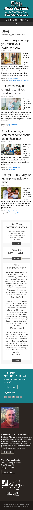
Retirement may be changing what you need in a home (13, 89)
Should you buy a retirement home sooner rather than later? (16, 135)
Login (15, 20)
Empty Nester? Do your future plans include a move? (16, 178)
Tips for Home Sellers (14, 211)
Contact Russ (8, 471)
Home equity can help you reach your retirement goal (15, 43)
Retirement (27, 80)
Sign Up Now (11, 387)
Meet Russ (7, 451)
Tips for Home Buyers (14, 167)
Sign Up (16, 243)
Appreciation (12, 80)
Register (8, 20)
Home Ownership (13, 78)
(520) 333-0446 (23, 20)
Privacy (27, 506)
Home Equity (20, 80)
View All (16, 360)
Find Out (16, 258)
